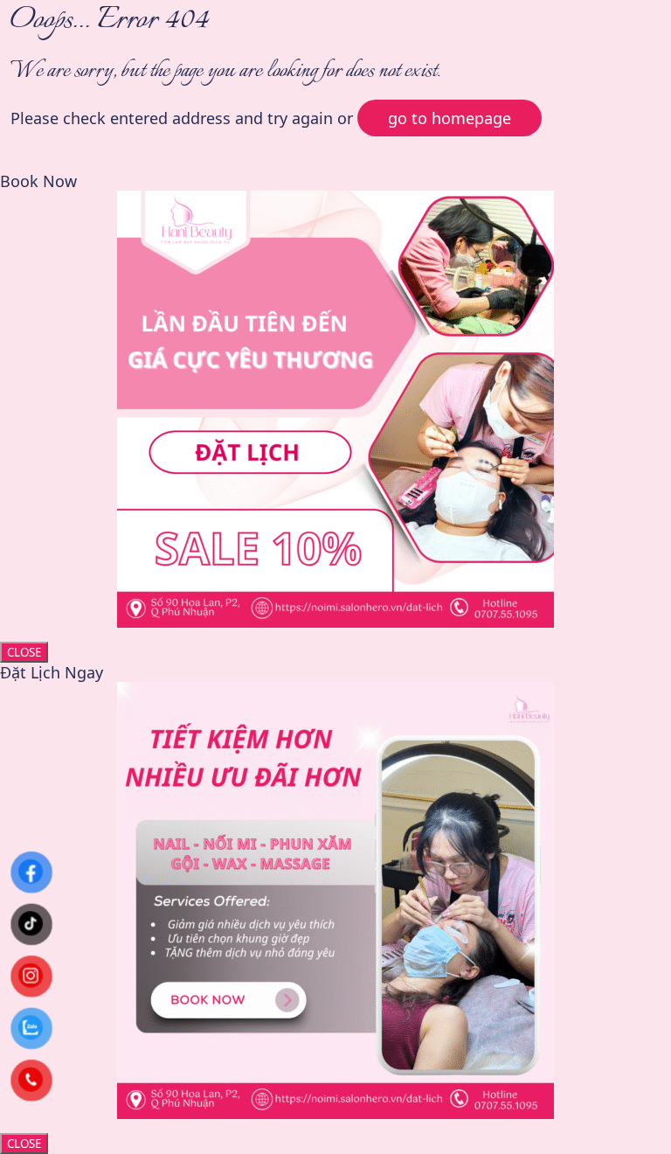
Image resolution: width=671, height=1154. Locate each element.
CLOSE (24, 652)
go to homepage (449, 118)
